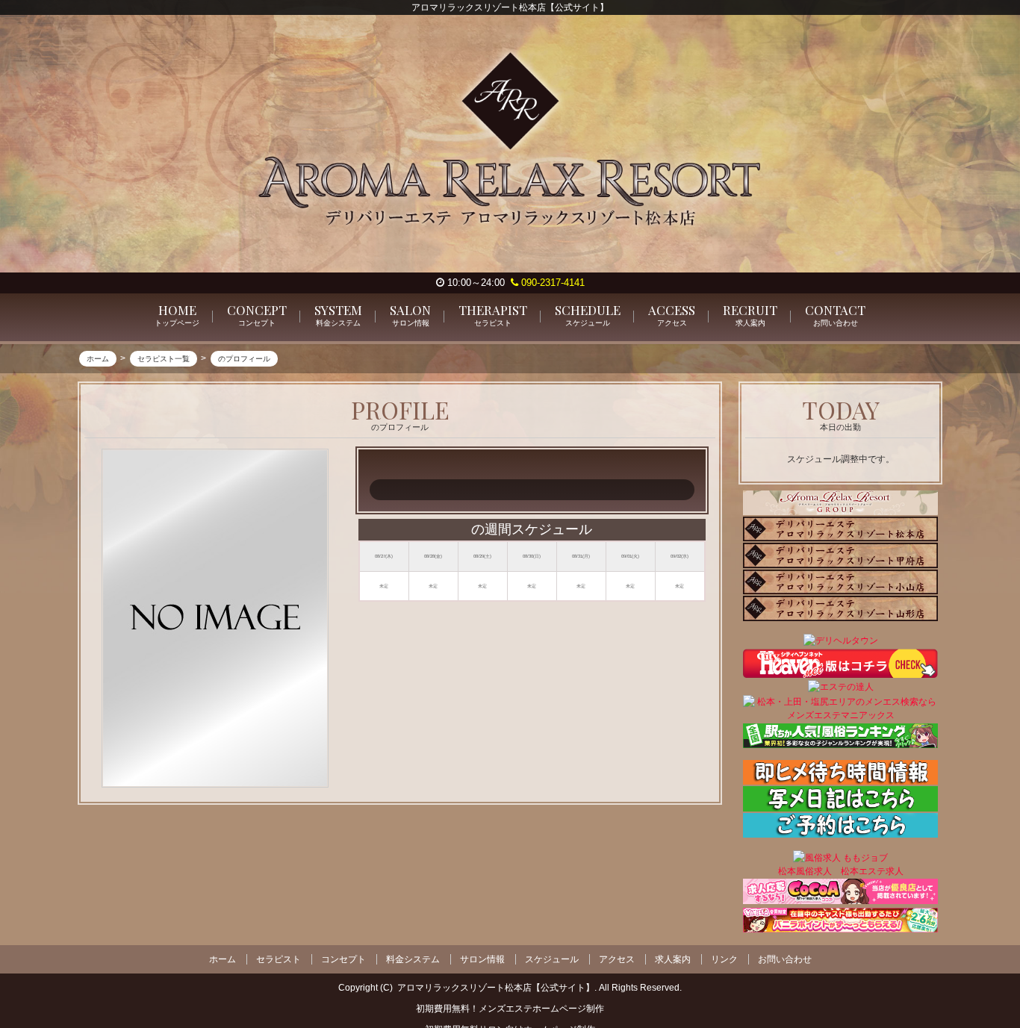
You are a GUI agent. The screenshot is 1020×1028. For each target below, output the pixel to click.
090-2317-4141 (551, 282)
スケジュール (552, 959)
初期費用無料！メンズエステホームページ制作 (510, 1008)
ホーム (222, 959)
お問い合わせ (785, 959)
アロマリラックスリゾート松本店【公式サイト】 (495, 987)
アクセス (617, 959)
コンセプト (343, 959)
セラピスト (278, 959)
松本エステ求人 (872, 870)
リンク (724, 959)
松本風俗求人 (805, 870)
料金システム (413, 959)
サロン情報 (482, 959)
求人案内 (673, 959)
